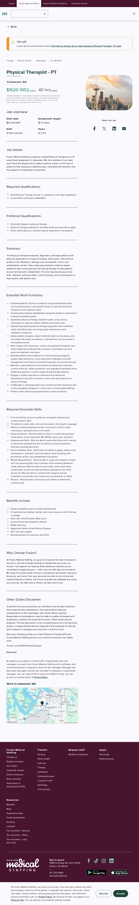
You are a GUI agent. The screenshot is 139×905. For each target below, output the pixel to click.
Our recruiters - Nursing (18, 830)
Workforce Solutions (78, 754)
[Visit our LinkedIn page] (111, 861)
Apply (102, 749)
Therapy (10, 60)
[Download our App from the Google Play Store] (96, 872)
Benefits (11, 804)
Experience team (15, 813)
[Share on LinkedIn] (114, 128)
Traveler (42, 749)
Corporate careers (15, 770)
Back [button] (14, 26)
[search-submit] (44, 14)
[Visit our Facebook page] (89, 861)
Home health (43, 758)
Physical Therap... (24, 60)
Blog (9, 809)
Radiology (42, 785)
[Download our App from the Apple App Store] (119, 872)
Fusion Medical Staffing (29, 3)
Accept (120, 893)
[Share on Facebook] (94, 128)
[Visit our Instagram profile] (104, 861)
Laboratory (42, 772)
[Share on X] (104, 128)
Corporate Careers (79, 3)
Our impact (12, 766)
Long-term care (44, 780)
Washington (41, 60)
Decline (103, 893)
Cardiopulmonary (45, 776)
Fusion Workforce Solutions (55, 3)
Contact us (12, 757)
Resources (13, 799)
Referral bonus (106, 758)
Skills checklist (14, 779)
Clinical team (43, 789)
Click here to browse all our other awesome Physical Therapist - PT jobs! (86, 46)
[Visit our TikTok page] (96, 861)
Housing (11, 822)
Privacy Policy (41, 677)
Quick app (104, 754)
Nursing (41, 754)
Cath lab (41, 763)
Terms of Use (17, 900)
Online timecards (15, 774)
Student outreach (15, 761)
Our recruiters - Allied (17, 835)
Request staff (76, 749)
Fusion (12, 3)
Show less (12, 652)
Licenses (11, 826)
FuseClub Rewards (16, 817)
